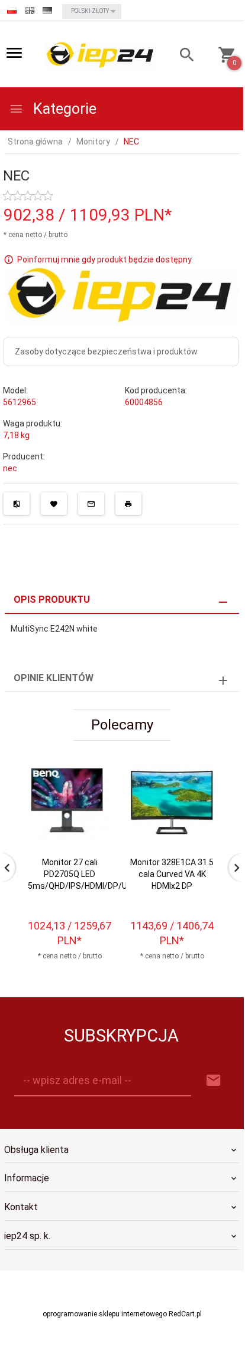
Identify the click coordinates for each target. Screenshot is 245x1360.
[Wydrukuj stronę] (128, 503)
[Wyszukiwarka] (181, 56)
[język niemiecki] (47, 10)
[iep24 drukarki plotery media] (100, 55)
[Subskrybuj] (213, 1080)
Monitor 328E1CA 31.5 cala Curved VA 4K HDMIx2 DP (172, 874)
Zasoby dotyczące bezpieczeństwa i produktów (106, 351)
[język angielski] (29, 10)
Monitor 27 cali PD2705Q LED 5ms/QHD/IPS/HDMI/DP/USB (83, 874)
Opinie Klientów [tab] (54, 678)
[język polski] (12, 10)
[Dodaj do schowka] (54, 503)
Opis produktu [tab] (52, 599)
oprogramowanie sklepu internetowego (105, 1314)
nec (10, 468)
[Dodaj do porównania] (17, 503)
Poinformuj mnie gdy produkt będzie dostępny (104, 259)
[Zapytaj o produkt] (91, 503)
